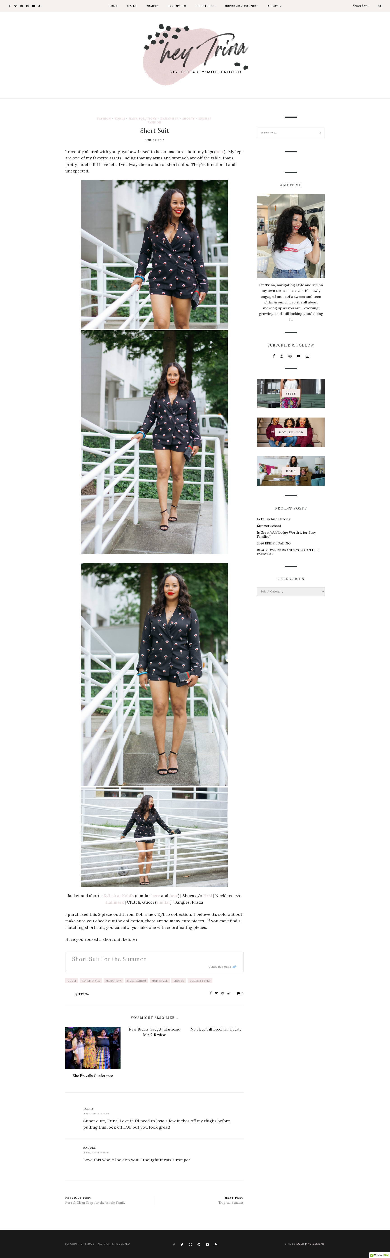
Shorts (188, 118)
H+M (208, 895)
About (273, 6)
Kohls (120, 118)
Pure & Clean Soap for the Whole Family (95, 1203)
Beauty (152, 6)
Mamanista (169, 118)
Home (113, 6)
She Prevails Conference (93, 1075)
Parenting (177, 6)
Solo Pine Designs (310, 1244)
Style (132, 6)
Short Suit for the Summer (109, 959)
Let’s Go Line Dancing (273, 519)
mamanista (113, 980)
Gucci (71, 980)
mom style (160, 980)
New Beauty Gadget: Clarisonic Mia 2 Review (154, 1032)
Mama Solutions (143, 118)
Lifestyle (204, 6)
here (220, 151)
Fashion (104, 118)
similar (163, 902)
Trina (84, 994)
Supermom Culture (241, 6)
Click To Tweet (220, 966)
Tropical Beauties (231, 1203)
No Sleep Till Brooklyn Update (215, 1029)
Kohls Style (91, 980)
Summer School (269, 526)
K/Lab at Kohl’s (119, 895)
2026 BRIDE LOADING (274, 543)
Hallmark (115, 902)
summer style (200, 980)
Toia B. (88, 1108)
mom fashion (136, 980)
